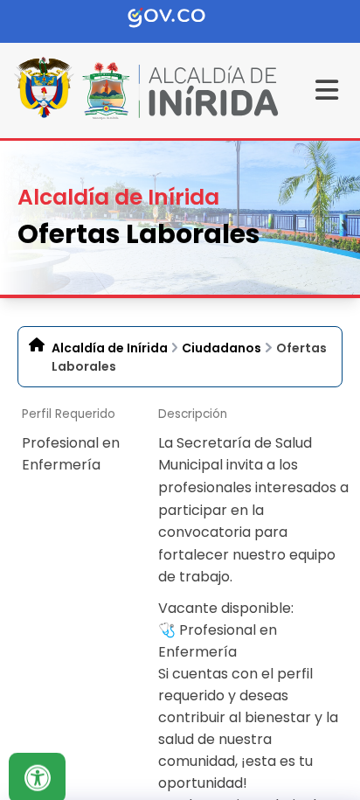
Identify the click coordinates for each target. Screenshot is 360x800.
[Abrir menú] (28, 432)
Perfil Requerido (68, 414)
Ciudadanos (221, 348)
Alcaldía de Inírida (110, 348)
